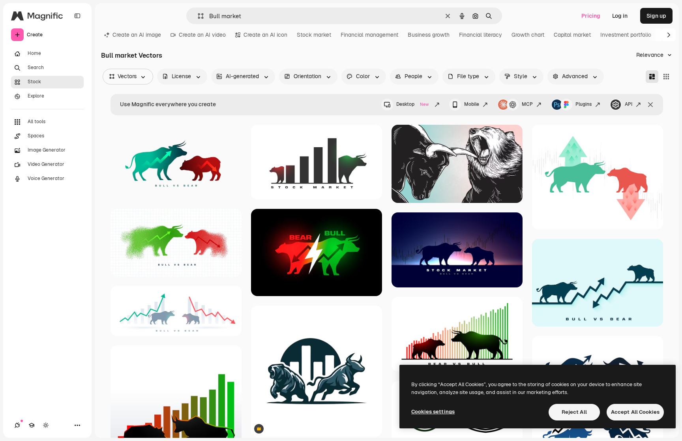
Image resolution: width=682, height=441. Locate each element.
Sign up (656, 15)
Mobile (471, 104)
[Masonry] (652, 76)
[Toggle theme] (45, 425)
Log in (620, 15)
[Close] (650, 104)
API (628, 104)
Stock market (314, 34)
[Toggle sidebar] (77, 15)
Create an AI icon (265, 34)
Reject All (574, 412)
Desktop (412, 104)
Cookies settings (433, 411)
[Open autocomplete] (197, 16)
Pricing (590, 15)
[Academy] (31, 425)
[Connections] (17, 425)
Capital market (572, 34)
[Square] (666, 76)
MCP (527, 104)
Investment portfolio (625, 34)
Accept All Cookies (635, 412)
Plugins (583, 104)
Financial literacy (480, 34)
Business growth (429, 34)
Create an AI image (136, 34)
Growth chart (528, 34)
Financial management (369, 34)
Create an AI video (202, 34)
